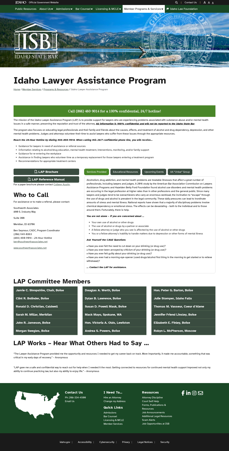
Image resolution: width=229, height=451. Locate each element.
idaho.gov (65, 442)
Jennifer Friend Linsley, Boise (175, 315)
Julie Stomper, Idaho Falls (173, 298)
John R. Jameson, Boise (33, 323)
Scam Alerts (148, 420)
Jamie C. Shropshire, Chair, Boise (40, 290)
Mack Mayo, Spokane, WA (103, 315)
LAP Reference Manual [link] (48, 179)
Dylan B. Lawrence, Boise (103, 298)
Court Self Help (150, 401)
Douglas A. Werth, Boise (102, 290)
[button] (177, 2)
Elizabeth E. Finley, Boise (172, 323)
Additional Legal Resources (157, 416)
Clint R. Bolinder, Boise (32, 298)
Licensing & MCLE (107, 9)
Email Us (69, 401)
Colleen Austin (62, 184)
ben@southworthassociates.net (31, 241)
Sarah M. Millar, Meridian (34, 315)
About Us (45, 9)
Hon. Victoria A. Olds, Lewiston (107, 323)
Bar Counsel (83, 9)
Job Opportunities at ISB (155, 423)
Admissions (63, 9)
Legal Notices (145, 442)
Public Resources (25, 9)
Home (17, 89)
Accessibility (85, 442)
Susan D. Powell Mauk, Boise (105, 306)
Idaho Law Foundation (184, 9)
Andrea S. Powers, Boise (102, 331)
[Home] (21, 2)
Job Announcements (153, 412)
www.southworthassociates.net (30, 247)
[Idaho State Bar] (36, 40)
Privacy (126, 442)
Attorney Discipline (152, 397)
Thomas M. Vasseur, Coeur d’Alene (179, 306)
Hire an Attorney (112, 397)
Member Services (31, 89)
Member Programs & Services (142, 9)
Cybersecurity (106, 442)
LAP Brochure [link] (48, 172)
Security (164, 442)
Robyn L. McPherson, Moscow (175, 331)
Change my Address (115, 401)
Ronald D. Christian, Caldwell (37, 306)
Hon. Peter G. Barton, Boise (173, 290)
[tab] (96, 172)
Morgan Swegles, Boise (32, 331)
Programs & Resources (56, 89)
